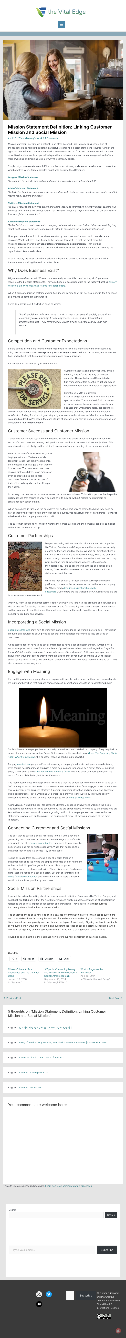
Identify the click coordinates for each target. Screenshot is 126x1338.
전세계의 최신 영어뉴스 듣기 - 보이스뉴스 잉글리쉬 (45, 1027)
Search (12, 1210)
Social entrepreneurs (19, 630)
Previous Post (12, 998)
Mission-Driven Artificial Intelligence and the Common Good (23, 972)
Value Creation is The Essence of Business (41, 1057)
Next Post (115, 998)
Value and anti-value (30, 1087)
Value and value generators (33, 1072)
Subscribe (107, 1250)
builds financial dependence (22, 876)
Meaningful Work (33, 138)
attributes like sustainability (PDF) (52, 771)
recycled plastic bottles (40, 843)
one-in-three (24, 764)
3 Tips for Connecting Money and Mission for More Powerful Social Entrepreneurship (60, 972)
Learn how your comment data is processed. (69, 1186)
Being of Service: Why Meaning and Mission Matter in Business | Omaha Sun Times (63, 1042)
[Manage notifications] (118, 1330)
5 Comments (51, 138)
